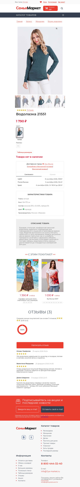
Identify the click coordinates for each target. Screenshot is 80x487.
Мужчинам (47, 436)
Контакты (21, 480)
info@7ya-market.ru (50, 471)
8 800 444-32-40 (51, 463)
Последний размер (50, 451)
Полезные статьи (24, 470)
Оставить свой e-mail (52, 409)
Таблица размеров (25, 473)
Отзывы (21, 475)
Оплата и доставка (25, 460)
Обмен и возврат (24, 463)
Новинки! (47, 446)
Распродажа (48, 430)
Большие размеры (25, 468)
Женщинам (47, 433)
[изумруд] (19, 132)
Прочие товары (49, 443)
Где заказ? (61, 2)
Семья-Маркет (28, 8)
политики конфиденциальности (49, 481)
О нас (20, 465)
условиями (44, 417)
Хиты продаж (48, 448)
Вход (45, 2)
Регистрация (52, 2)
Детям (45, 438)
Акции (20, 478)
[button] (12, 279)
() (40, 166)
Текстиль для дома (50, 441)
